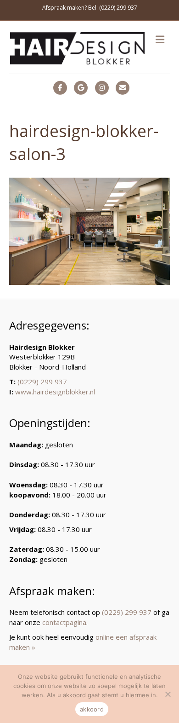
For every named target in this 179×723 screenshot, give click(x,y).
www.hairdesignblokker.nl (55, 391)
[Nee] (167, 694)
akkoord (92, 709)
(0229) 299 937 (42, 381)
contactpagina (64, 622)
